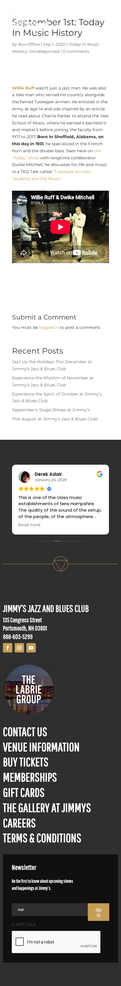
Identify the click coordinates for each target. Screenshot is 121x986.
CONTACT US (25, 731)
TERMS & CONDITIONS (42, 838)
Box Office (29, 44)
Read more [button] (30, 525)
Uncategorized (44, 51)
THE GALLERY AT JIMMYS (47, 807)
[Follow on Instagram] (19, 647)
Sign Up (98, 912)
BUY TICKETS (25, 762)
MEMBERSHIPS (30, 777)
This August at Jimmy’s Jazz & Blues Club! (55, 419)
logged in (49, 327)
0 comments (76, 51)
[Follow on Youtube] (31, 647)
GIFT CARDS (24, 792)
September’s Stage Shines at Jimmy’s (51, 409)
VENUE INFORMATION (41, 747)
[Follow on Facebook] (7, 647)
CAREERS (19, 823)
